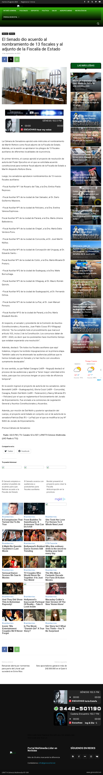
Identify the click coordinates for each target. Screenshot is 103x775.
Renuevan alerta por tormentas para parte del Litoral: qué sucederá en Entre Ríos (16, 669)
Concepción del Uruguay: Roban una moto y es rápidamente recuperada (84, 271)
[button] (98, 23)
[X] (92, 1)
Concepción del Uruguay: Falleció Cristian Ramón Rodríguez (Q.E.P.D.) (84, 118)
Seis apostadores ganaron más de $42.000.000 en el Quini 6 (51, 667)
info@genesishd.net (47, 763)
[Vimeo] (95, 1)
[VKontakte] (97, 756)
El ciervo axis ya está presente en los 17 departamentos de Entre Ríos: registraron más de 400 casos (84, 287)
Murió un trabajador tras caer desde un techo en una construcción (84, 83)
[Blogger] (73, 756)
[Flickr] (85, 756)
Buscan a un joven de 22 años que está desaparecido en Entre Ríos (86, 344)
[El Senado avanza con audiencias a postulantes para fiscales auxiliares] (34, 471)
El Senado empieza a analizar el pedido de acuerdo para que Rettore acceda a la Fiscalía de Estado (11, 486)
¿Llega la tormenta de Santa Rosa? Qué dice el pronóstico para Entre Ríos (85, 177)
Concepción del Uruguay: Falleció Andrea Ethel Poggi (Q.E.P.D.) (86, 325)
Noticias (5, 34)
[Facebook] (84, 1)
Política (12, 34)
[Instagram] (88, 1)
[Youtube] (99, 1)
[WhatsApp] (17, 59)
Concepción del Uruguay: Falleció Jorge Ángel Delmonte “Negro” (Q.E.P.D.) (86, 232)
